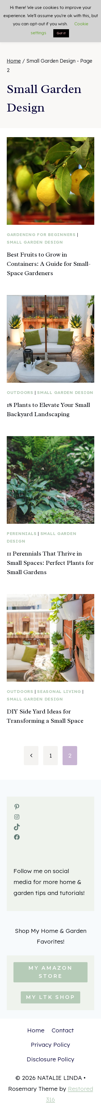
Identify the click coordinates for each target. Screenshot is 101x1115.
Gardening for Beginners (41, 234)
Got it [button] (61, 33)
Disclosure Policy (50, 1059)
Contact (63, 1030)
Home (35, 1030)
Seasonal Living (59, 691)
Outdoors (20, 392)
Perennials (21, 533)
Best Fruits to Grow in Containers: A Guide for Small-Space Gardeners (49, 264)
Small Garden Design (35, 242)
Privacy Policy (50, 1044)
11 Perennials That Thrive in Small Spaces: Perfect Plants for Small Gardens (50, 563)
